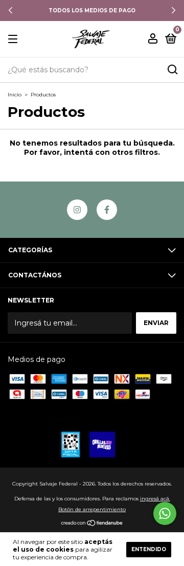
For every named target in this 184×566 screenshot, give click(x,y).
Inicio (14, 94)
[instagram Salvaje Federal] (77, 209)
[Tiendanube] (92, 524)
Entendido (148, 549)
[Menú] (14, 39)
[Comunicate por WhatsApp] (164, 513)
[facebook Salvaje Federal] (107, 209)
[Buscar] (172, 69)
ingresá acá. (155, 498)
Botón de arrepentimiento (92, 509)
